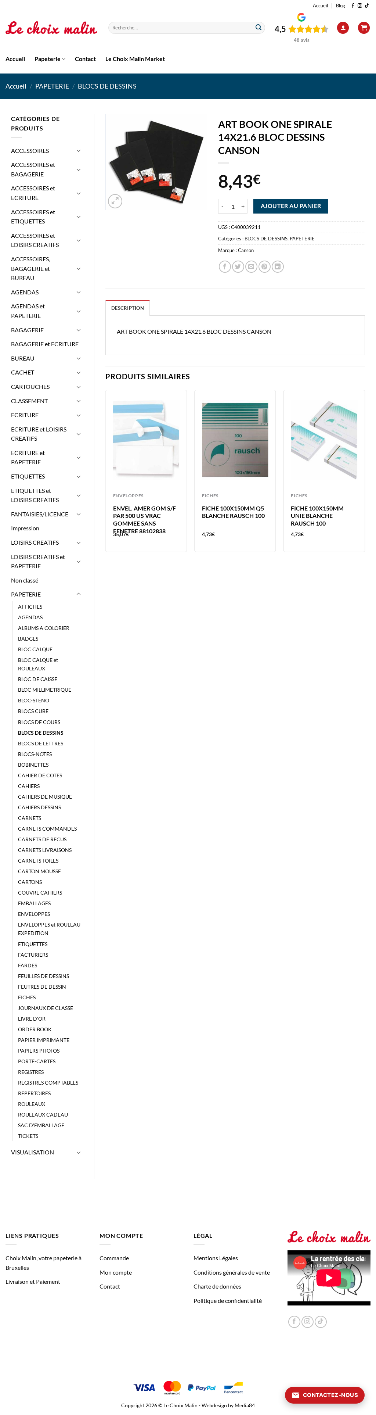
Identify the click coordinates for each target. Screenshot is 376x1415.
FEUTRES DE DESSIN (42, 987)
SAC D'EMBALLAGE (41, 1125)
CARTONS (30, 882)
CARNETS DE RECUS (42, 839)
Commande (114, 1257)
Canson (246, 250)
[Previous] (105, 474)
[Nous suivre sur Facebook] (353, 5)
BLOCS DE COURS (39, 722)
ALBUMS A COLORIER (43, 628)
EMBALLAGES (34, 903)
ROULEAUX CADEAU (43, 1114)
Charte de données (217, 1286)
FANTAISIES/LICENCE (39, 514)
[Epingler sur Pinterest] (264, 267)
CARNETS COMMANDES (47, 828)
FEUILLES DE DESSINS (43, 976)
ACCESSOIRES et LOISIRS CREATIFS (35, 240)
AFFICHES (30, 606)
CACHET (22, 372)
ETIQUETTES (28, 476)
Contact (85, 58)
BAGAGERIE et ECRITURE (45, 343)
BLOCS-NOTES (35, 754)
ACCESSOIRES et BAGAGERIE (33, 169)
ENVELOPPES (34, 914)
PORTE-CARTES (36, 1061)
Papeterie (48, 58)
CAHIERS (29, 786)
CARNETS (29, 818)
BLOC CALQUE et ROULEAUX (38, 664)
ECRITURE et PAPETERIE (28, 457)
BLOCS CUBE (33, 711)
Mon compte (116, 1272)
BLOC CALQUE (35, 649)
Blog (340, 5)
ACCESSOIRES (30, 150)
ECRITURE (25, 414)
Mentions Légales (216, 1257)
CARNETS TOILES (38, 860)
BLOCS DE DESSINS (107, 86)
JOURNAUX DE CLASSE (45, 1008)
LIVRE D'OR (32, 1018)
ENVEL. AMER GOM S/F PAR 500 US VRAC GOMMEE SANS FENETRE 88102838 (144, 519)
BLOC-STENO (33, 700)
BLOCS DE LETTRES (40, 743)
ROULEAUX (31, 1104)
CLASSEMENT (29, 400)
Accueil (320, 5)
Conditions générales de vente (232, 1272)
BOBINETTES (33, 765)
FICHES (27, 997)
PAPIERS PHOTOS (38, 1050)
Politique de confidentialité (228, 1300)
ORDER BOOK (35, 1029)
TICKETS (28, 1136)
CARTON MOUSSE (39, 871)
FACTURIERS (33, 955)
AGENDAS (25, 292)
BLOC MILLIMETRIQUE (44, 690)
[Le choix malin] (51, 28)
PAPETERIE (52, 86)
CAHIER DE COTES (40, 775)
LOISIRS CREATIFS (35, 542)
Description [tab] (127, 308)
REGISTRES (31, 1072)
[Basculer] (78, 150)
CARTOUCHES (30, 386)
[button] (343, 28)
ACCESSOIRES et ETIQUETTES (33, 216)
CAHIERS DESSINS (39, 807)
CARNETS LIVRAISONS (45, 850)
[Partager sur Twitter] (238, 267)
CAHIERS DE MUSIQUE (45, 797)
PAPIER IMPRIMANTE (43, 1040)
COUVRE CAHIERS (40, 892)
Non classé (24, 580)
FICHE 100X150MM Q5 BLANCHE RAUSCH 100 (233, 512)
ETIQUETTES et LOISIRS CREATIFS (35, 495)
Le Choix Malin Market (135, 58)
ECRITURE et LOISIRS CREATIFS (38, 434)
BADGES (28, 638)
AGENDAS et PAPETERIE (28, 310)
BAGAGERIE (27, 329)
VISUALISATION (32, 1152)
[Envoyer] (258, 28)
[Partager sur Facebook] (225, 267)
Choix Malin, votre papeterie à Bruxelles (44, 1262)
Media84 (245, 1405)
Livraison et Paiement (33, 1281)
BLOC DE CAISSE (37, 679)
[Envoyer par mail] (251, 267)
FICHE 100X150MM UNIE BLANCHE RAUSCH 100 (317, 516)
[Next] (364, 474)
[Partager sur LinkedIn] (278, 267)
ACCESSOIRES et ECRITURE (33, 193)
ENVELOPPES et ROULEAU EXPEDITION (49, 928)
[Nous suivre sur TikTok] (367, 5)
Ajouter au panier (291, 206)
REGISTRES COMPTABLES (48, 1082)
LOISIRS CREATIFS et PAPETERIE (38, 561)
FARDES (27, 965)
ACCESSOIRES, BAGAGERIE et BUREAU (30, 268)
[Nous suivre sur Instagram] (360, 5)
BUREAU (23, 358)
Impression (25, 527)
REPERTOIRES (34, 1093)
